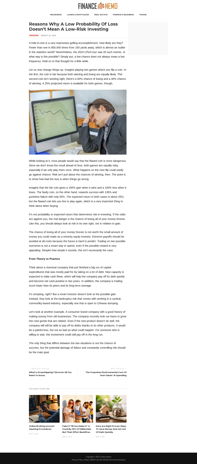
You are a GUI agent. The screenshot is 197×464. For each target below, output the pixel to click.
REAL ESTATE (101, 15)
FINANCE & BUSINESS (123, 15)
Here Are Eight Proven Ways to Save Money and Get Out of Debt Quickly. (111, 429)
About (86, 460)
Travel (143, 15)
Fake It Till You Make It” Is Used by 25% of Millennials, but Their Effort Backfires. (77, 429)
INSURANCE (56, 15)
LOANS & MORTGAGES (78, 15)
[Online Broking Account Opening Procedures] (44, 409)
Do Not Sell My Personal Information (111, 460)
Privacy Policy (77, 460)
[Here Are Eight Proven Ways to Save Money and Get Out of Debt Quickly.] (111, 409)
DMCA (92, 460)
